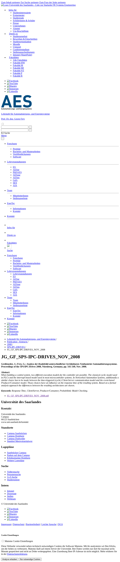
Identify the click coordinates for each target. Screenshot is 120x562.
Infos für (13, 10)
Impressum (6, 524)
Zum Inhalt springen (10, 2)
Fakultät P (17, 73)
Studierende (18, 18)
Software (17, 157)
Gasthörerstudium (21, 49)
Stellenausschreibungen (24, 52)
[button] (5, 133)
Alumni (16, 28)
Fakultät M (18, 65)
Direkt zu (13, 33)
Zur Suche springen (29, 2)
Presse (16, 23)
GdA (15, 180)
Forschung (12, 143)
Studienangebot (20, 36)
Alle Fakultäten (20, 60)
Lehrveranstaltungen (16, 162)
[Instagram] (12, 88)
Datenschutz (18, 524)
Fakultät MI (18, 68)
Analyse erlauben (9, 559)
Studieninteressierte (22, 12)
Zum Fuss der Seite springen (52, 2)
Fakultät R (18, 76)
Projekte (16, 149)
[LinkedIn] (12, 91)
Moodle (16, 44)
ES (14, 167)
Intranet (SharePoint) (22, 55)
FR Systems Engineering (64, 5)
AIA (15, 185)
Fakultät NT (18, 70)
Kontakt (16, 211)
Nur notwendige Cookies (30, 559)
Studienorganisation (22, 41)
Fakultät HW (19, 62)
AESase (16, 175)
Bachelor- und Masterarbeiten (26, 151)
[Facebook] (12, 81)
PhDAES (17, 172)
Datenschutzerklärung (17, 554)
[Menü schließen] (2, 138)
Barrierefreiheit (33, 524)
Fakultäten (14, 57)
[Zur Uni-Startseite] (27, 5)
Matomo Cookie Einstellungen (19, 541)
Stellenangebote (20, 198)
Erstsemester (18, 15)
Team (9, 190)
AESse (16, 169)
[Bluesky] (12, 86)
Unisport (17, 47)
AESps (16, 177)
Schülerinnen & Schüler (24, 20)
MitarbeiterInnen (20, 195)
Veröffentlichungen (22, 154)
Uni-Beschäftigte (21, 31)
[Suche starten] (30, 127)
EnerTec (11, 203)
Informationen (19, 208)
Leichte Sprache (48, 524)
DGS (60, 524)
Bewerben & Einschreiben (25, 39)
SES (15, 183)
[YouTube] (12, 83)
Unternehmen (19, 26)
